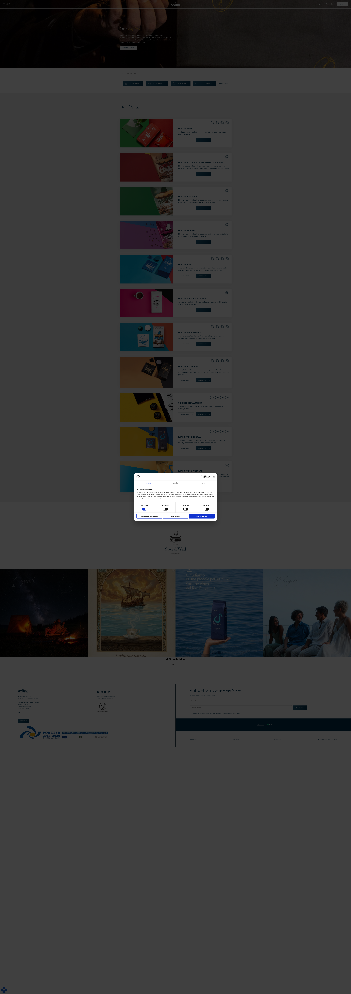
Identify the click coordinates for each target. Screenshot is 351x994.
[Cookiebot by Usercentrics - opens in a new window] (202, 476)
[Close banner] (214, 476)
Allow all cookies (202, 516)
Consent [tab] (148, 483)
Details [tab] (175, 483)
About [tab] (203, 483)
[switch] (165, 509)
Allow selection (175, 516)
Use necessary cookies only (149, 516)
